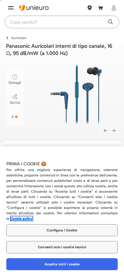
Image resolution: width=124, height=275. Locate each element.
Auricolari (18, 38)
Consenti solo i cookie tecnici (62, 247)
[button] (76, 94)
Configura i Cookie (62, 230)
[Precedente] (105, 131)
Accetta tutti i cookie (62, 264)
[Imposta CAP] (90, 8)
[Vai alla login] (112, 8)
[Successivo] (114, 131)
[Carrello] (101, 8)
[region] (62, 210)
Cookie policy (22, 218)
